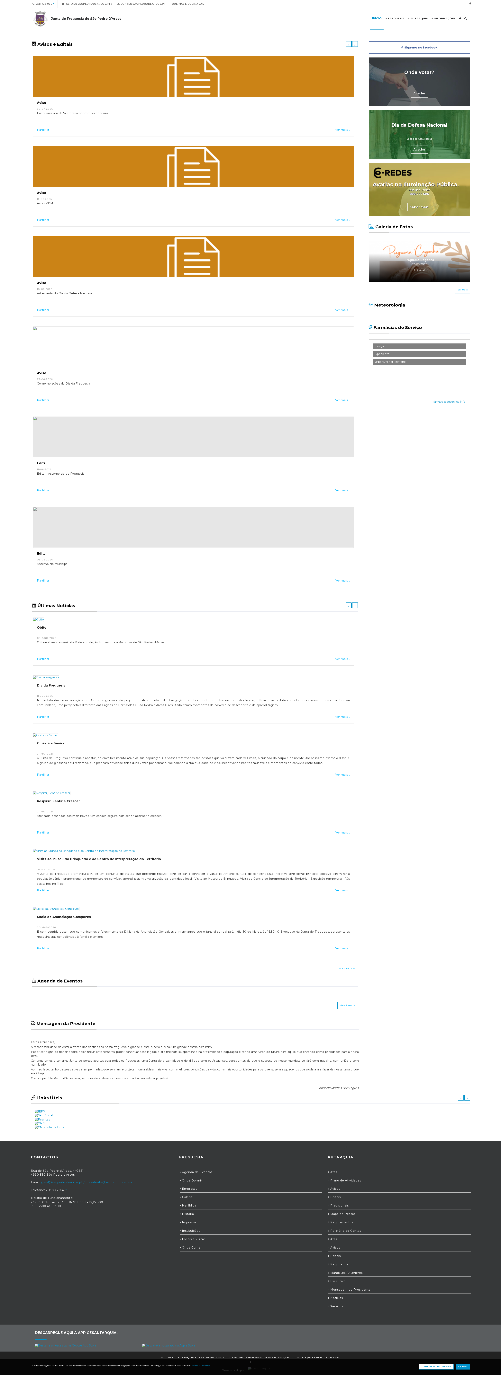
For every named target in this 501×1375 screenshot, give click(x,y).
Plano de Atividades (345, 1180)
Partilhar (43, 130)
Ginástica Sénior (51, 743)
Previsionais (339, 1205)
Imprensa (189, 1222)
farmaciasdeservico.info (449, 401)
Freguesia (395, 18)
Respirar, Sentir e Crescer (58, 801)
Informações (444, 18)
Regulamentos (341, 1222)
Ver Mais (463, 289)
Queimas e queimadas (188, 3)
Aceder (419, 93)
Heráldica (188, 1205)
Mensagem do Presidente (350, 1289)
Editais (335, 1197)
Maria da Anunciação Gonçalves (64, 917)
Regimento (338, 1264)
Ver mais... (342, 130)
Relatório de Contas (345, 1230)
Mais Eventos (347, 1005)
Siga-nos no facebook (420, 47)
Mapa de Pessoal (343, 1214)
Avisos (334, 1188)
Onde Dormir (191, 1180)
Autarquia (418, 18)
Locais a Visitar (193, 1239)
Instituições (190, 1230)
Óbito (41, 627)
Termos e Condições (277, 1357)
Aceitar (463, 1366)
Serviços (336, 1306)
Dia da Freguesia (51, 685)
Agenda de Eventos (197, 1172)
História (187, 1214)
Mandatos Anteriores (346, 1273)
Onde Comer (191, 1247)
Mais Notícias (347, 968)
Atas (333, 1172)
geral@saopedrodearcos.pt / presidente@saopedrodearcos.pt (115, 3)
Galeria (187, 1197)
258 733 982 (43, 3)
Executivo (337, 1281)
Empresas (189, 1188)
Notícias (336, 1298)
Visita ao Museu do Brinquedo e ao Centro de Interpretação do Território (99, 859)
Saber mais (419, 207)
